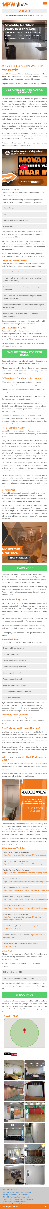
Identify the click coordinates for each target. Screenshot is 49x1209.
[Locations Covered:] (2, 3)
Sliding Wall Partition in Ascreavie (15, 1195)
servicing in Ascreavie (27, 625)
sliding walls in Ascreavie (25, 389)
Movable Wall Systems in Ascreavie (16, 1190)
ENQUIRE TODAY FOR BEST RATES (24, 353)
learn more (24, 568)
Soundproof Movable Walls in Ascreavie (18, 1199)
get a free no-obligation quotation (24, 91)
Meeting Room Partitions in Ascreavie (17, 1192)
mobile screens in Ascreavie (35, 589)
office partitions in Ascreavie (28, 331)
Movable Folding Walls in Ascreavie (16, 1197)
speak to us (24, 994)
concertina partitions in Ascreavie (28, 475)
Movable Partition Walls (11, 74)
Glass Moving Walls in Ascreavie (15, 1202)
